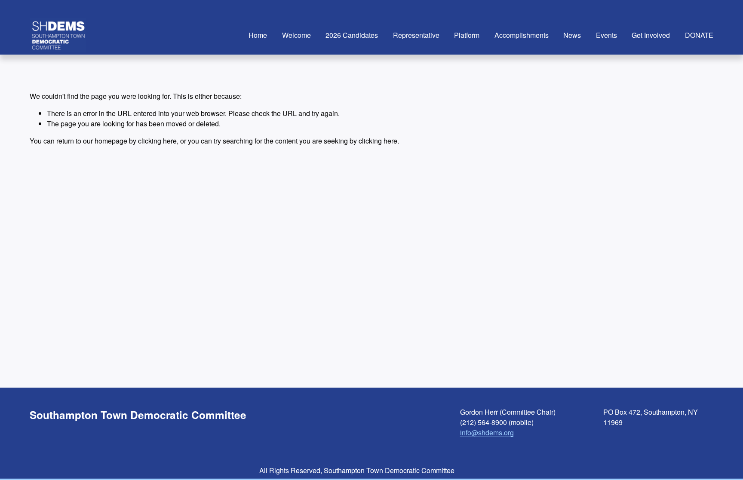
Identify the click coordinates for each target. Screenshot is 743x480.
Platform (466, 35)
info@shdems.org (487, 432)
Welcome (296, 35)
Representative (416, 35)
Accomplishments (521, 35)
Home (258, 35)
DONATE (699, 35)
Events (606, 35)
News (572, 35)
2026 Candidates (351, 35)
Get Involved (651, 35)
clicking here (157, 141)
